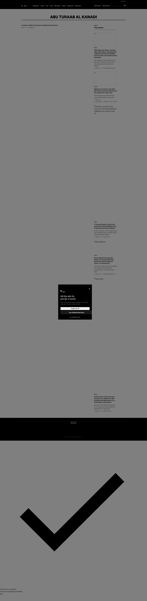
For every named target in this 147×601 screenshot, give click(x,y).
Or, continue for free (75, 317)
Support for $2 (75, 308)
